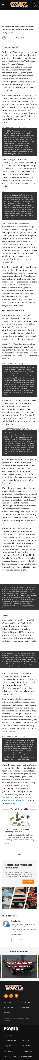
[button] (19, 47)
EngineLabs (25, 1046)
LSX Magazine (26, 1051)
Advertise (7, 1013)
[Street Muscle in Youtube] (16, 996)
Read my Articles (20, 940)
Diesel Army (25, 1040)
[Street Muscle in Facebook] (11, 996)
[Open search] (35, 5)
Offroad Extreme (10, 1056)
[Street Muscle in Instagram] (6, 996)
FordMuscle (8, 1051)
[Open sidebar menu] (3, 5)
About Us (7, 1002)
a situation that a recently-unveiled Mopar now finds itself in (17, 797)
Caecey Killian (8, 843)
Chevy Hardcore (10, 1040)
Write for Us (25, 1007)
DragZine (7, 1046)
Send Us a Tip (9, 1007)
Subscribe (28, 882)
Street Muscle (26, 1056)
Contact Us (25, 1002)
